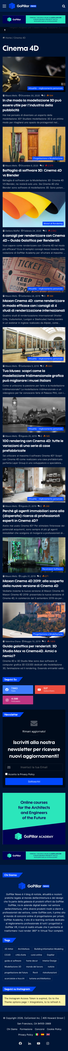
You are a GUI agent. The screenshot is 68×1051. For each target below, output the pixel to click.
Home (8, 37)
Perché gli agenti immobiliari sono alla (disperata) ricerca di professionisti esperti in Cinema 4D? (33, 516)
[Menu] (4, 7)
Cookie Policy (54, 1029)
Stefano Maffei (12, 230)
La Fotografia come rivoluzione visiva (29, 30)
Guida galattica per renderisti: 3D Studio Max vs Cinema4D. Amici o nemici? (30, 651)
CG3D (8, 954)
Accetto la (13, 774)
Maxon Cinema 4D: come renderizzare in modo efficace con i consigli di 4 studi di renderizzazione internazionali (34, 305)
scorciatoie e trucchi (14, 978)
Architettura (23, 949)
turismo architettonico (40, 978)
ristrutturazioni (50, 972)
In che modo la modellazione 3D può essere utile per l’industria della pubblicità (32, 105)
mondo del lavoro (34, 966)
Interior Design (50, 960)
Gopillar (50, 954)
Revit (35, 972)
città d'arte (21, 954)
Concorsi (39, 1029)
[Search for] (63, 7)
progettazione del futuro (16, 972)
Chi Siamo (12, 1029)
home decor (32, 960)
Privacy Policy (27, 774)
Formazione (26, 1029)
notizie (51, 966)
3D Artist (9, 949)
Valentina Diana (13, 641)
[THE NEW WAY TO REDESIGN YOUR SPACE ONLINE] (34, 19)
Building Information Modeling (48, 949)
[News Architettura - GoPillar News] (23, 5)
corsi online (36, 954)
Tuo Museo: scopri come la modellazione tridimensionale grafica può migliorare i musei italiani (33, 376)
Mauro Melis (11, 95)
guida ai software (13, 960)
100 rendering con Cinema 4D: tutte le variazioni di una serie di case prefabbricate (33, 446)
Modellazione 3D (13, 966)
